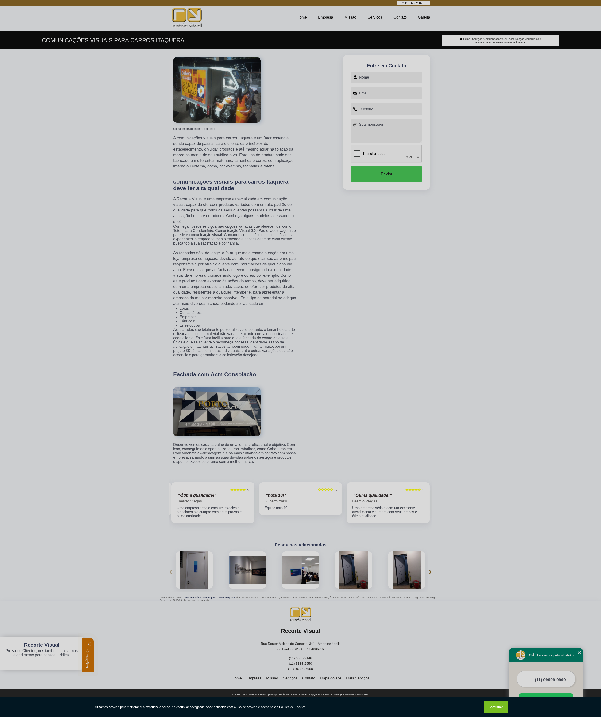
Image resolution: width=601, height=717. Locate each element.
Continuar (496, 707)
